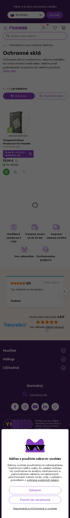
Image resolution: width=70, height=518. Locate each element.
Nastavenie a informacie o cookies (35, 509)
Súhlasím (35, 490)
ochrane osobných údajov (43, 480)
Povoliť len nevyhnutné (35, 499)
